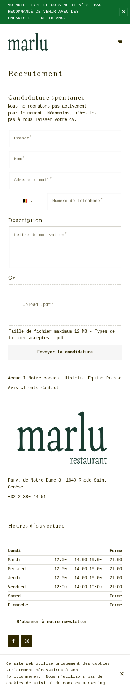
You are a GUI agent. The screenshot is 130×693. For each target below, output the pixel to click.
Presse (113, 378)
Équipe (95, 378)
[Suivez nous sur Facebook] (13, 641)
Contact (50, 388)
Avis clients (23, 388)
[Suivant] (120, 41)
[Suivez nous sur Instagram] (26, 641)
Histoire (75, 378)
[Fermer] (121, 674)
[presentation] (65, 305)
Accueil (17, 378)
